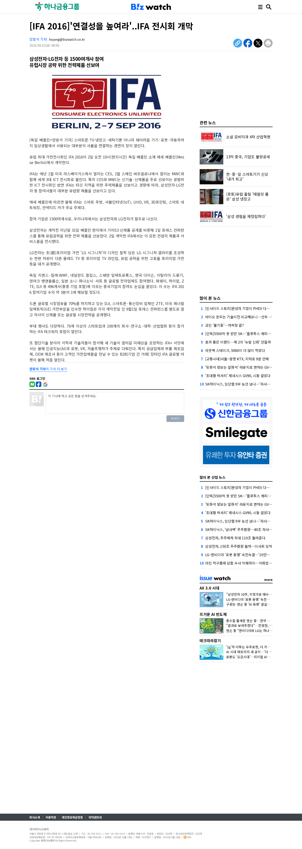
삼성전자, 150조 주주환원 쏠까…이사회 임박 (238, 546)
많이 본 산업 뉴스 (213, 477)
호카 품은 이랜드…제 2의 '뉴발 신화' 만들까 (238, 342)
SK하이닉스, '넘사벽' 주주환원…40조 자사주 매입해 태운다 (249, 529)
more (268, 579)
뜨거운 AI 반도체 (213, 614)
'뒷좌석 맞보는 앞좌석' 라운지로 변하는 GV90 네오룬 (244, 367)
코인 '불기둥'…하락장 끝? (224, 325)
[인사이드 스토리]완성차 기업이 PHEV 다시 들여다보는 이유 (249, 308)
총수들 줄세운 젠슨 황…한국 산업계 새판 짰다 (258, 620)
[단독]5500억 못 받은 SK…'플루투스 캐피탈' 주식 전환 (246, 333)
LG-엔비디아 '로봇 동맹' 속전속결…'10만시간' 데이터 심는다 (250, 554)
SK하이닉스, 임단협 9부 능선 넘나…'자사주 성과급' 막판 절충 (251, 384)
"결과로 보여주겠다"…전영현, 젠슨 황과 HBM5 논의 (263, 625)
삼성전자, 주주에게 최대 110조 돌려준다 (235, 537)
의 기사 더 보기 (48, 368)
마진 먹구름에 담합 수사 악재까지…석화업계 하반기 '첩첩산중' (252, 563)
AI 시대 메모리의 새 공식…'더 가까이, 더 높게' (258, 651)
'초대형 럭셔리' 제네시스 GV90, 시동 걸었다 (237, 375)
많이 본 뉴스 (210, 298)
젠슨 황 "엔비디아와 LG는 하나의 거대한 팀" (257, 630)
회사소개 (34, 817)
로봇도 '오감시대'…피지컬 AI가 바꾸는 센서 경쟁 (260, 656)
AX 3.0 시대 (209, 588)
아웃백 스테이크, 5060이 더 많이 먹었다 (235, 350)
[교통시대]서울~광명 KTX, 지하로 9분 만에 (237, 358)
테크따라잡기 (210, 640)
